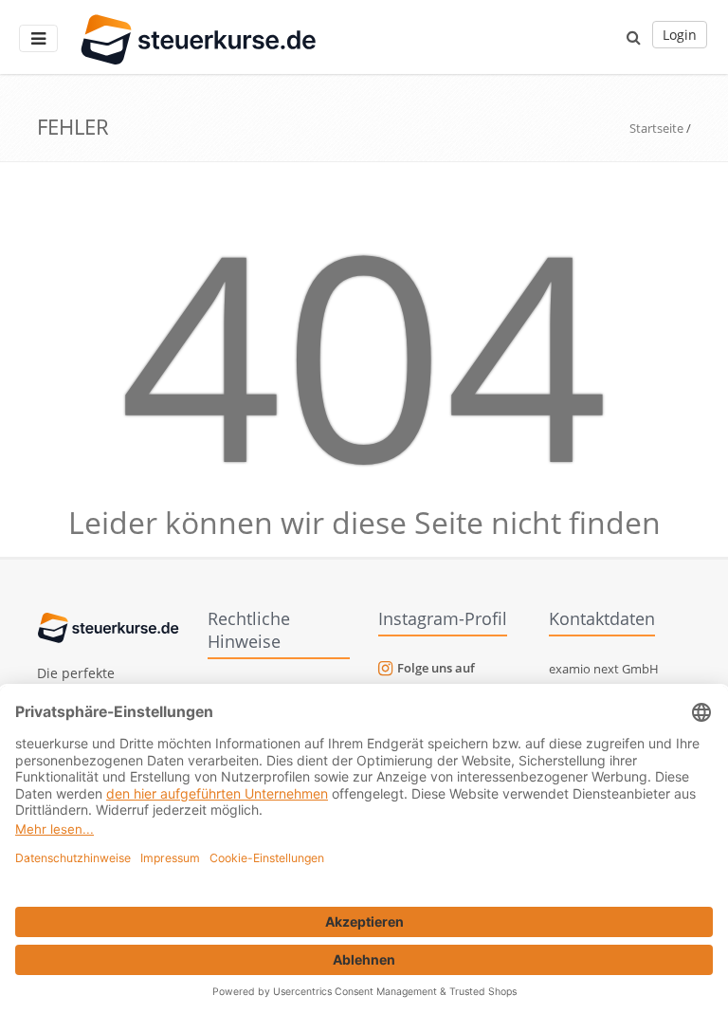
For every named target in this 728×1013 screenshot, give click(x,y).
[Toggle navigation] (38, 38)
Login (680, 35)
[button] (634, 37)
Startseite (656, 128)
